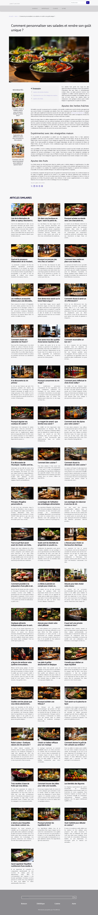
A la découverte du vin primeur (19, 381)
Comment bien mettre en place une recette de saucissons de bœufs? (74, 261)
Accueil (11, 16)
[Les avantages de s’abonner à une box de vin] (75, 493)
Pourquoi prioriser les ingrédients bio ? (46, 824)
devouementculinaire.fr (77, 113)
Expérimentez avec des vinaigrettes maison (45, 95)
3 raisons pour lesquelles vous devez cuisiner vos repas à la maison (20, 825)
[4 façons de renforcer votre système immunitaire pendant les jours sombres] (22, 653)
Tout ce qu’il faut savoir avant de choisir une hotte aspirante (21, 545)
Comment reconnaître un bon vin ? (74, 340)
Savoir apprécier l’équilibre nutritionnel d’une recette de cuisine (22, 866)
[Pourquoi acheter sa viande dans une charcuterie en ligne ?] (75, 209)
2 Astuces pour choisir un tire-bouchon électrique (74, 543)
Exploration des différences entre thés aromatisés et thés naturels (17, 137)
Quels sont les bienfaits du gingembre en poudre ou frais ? (48, 545)
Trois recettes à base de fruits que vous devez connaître (20, 785)
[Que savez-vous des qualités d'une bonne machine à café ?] (49, 330)
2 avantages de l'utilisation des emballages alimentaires (49, 503)
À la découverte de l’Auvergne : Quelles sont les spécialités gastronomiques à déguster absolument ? (22, 466)
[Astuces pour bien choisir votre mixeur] (75, 575)
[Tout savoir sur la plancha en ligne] (75, 692)
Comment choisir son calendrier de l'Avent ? (19, 340)
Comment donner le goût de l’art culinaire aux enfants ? (75, 743)
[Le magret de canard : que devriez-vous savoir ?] (49, 412)
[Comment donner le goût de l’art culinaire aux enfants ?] (75, 734)
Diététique (45, 8)
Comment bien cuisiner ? (47, 462)
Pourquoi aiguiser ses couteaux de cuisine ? (19, 422)
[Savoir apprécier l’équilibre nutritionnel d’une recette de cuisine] (22, 855)
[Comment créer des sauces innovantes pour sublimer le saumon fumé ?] (18, 151)
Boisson (35, 8)
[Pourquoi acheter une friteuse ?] (49, 692)
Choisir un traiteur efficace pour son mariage (48, 743)
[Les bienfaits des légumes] (75, 774)
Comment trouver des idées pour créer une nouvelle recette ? (48, 785)
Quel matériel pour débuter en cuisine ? (74, 824)
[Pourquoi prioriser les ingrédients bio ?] (49, 814)
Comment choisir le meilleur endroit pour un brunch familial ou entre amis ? (18, 112)
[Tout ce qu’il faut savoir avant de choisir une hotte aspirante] (22, 534)
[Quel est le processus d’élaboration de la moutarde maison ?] (22, 250)
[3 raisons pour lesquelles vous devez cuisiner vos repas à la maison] (22, 814)
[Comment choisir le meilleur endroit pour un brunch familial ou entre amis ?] (18, 100)
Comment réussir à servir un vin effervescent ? (75, 299)
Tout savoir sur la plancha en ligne (75, 702)
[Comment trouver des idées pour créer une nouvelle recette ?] (49, 774)
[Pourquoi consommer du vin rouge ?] (49, 372)
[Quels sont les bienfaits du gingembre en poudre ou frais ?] (49, 534)
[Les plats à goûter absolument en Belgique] (49, 653)
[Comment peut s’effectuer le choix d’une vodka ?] (75, 372)
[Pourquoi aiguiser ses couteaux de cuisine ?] (22, 412)
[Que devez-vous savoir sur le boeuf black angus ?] (49, 289)
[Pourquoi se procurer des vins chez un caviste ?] (49, 250)
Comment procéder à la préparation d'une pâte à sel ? (21, 586)
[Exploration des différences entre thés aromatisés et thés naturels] (18, 126)
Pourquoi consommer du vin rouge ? (48, 381)
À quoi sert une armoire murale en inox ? (73, 624)
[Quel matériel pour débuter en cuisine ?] (75, 814)
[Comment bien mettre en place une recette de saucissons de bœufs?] (75, 250)
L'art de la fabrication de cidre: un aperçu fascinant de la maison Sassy (22, 220)
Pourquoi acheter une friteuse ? (46, 702)
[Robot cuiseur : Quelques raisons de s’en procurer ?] (22, 734)
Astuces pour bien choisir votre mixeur (74, 584)
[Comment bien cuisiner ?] (49, 453)
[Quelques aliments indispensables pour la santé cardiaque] (22, 614)
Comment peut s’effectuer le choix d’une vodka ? (75, 381)
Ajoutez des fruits (38, 98)
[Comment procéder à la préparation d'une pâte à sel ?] (22, 575)
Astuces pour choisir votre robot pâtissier (47, 624)
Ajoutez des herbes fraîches (41, 92)
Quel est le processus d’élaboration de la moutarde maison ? (22, 261)
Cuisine (55, 8)
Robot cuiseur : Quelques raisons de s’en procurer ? (20, 743)
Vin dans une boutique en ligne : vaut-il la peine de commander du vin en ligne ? (49, 220)
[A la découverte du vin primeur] (22, 372)
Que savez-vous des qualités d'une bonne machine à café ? (49, 341)
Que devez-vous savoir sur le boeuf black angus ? (49, 299)
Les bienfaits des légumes (74, 783)
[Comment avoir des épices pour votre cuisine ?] (75, 412)
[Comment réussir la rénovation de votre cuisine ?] (75, 453)
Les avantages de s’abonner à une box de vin (75, 503)
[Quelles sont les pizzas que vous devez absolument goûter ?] (22, 692)
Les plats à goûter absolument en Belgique (47, 663)
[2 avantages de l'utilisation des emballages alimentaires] (49, 493)
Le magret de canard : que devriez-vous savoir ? (48, 422)
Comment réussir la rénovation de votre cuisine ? (75, 463)
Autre (64, 8)
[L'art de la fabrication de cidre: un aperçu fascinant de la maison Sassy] (22, 209)
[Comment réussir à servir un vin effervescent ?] (75, 289)
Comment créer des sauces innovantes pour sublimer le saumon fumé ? (18, 162)
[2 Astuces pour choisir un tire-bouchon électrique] (75, 534)
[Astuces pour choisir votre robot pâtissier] (49, 614)
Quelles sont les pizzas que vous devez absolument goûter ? (21, 703)
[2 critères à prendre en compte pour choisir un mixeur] (49, 575)
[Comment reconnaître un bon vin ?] (75, 330)
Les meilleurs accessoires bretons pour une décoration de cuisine (22, 300)
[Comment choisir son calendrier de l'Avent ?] (22, 330)
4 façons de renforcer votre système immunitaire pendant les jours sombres (21, 664)
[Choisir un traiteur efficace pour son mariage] (49, 734)
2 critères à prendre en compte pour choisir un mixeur (46, 586)
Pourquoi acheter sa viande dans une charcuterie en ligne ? (74, 220)
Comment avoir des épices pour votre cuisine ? (74, 422)
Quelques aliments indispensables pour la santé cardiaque (22, 625)
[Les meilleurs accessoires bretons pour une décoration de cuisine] (22, 289)
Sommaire (37, 88)
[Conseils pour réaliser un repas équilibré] (75, 653)
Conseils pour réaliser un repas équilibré (73, 663)
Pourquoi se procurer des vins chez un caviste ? (47, 260)
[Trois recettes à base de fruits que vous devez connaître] (22, 774)
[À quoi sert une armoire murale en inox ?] (75, 614)
